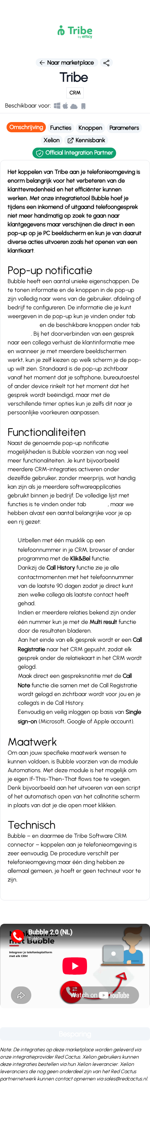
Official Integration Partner (78, 152)
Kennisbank (89, 140)
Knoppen (90, 127)
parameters (23, 324)
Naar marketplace (70, 62)
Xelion (52, 140)
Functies (60, 127)
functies (98, 504)
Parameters (124, 127)
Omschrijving (26, 127)
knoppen (19, 333)
